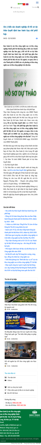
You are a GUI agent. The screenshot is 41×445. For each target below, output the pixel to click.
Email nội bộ (16, 8)
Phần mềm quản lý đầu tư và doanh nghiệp (21, 390)
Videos (10, 380)
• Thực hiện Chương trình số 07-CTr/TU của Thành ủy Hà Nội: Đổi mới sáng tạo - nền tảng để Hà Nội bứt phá (21, 243)
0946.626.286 (17, 403)
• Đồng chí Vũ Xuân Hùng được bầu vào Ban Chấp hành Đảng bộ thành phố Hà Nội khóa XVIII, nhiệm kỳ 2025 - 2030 (21, 219)
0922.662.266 (21, 405)
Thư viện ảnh (12, 377)
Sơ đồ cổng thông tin (19, 12)
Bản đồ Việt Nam (12, 393)
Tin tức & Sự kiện (11, 279)
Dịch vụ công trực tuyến (15, 387)
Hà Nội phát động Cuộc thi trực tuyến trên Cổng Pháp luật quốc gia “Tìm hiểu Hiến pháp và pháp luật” (20, 334)
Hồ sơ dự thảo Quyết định (18, 170)
